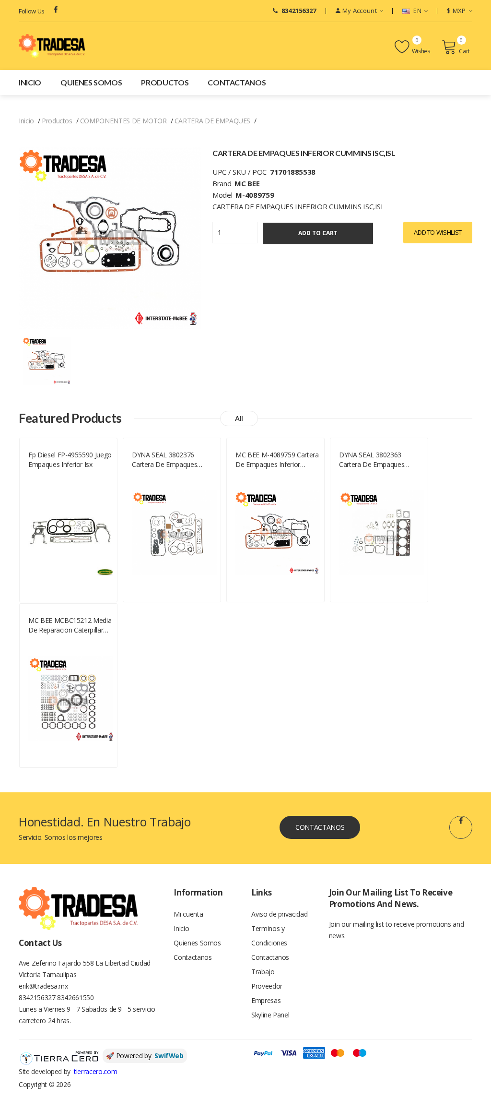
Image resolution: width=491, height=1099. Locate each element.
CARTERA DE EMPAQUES (212, 120)
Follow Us (32, 11)
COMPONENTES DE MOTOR (123, 120)
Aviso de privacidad (279, 914)
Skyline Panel (270, 1014)
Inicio (30, 82)
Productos (164, 82)
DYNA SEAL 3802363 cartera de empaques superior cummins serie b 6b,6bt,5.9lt (377, 459)
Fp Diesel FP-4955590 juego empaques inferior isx (70, 459)
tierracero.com (95, 1071)
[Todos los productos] (47, 360)
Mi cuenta (188, 914)
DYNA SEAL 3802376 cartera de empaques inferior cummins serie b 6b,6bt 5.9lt (169, 459)
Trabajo (263, 971)
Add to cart (318, 233)
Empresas (266, 1000)
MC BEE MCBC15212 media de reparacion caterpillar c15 (69, 625)
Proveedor (266, 986)
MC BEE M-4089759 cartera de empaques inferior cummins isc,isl (277, 459)
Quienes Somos (91, 82)
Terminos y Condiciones (269, 935)
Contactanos (237, 82)
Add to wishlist (438, 232)
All (239, 418)
